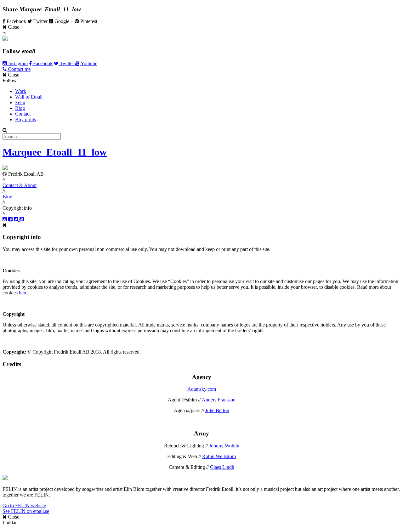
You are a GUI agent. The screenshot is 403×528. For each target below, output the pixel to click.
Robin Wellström (219, 456)
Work (20, 91)
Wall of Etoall (29, 96)
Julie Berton (217, 410)
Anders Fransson (219, 399)
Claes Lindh (222, 467)
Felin (20, 102)
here (23, 292)
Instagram (17, 63)
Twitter (67, 63)
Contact (23, 113)
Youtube (88, 63)
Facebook (42, 63)
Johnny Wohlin (224, 445)
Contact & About (20, 185)
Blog (20, 108)
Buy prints (25, 119)
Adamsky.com (201, 389)
